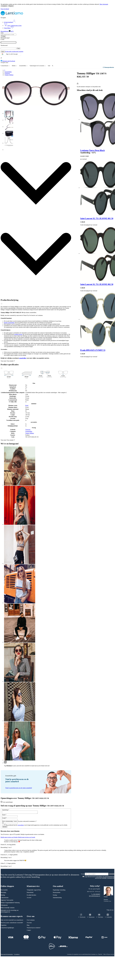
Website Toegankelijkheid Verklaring (10, 902)
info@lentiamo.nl (95, 896)
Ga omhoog (17, 954)
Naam (4, 814)
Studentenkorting (57, 897)
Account (29, 897)
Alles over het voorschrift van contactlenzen (12, 920)
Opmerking (5, 810)
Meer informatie (104, 4)
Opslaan (5, 826)
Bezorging (3, 892)
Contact (29, 930)
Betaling (3, 895)
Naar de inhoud (5, 9)
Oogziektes (3, 925)
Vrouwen (7, 73)
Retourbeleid (30, 892)
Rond (26, 405)
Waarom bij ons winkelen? (33, 927)
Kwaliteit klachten (31, 895)
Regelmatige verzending (59, 890)
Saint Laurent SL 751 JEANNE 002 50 (96, 284)
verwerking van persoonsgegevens (105, 876)
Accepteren (4, 6)
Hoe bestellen (4, 890)
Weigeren (11, 6)
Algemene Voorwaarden (7, 900)
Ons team (29, 922)
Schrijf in (111, 874)
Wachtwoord (4, 45)
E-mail (2, 39)
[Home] (4, 70)
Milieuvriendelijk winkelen (7, 907)
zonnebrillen (22, 358)
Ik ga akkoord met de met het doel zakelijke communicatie (99, 877)
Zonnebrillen (8, 72)
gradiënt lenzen (18, 334)
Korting (55, 895)
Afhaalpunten (4, 905)
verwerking (21, 825)
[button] (8, 114)
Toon (18, 48)
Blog (28, 925)
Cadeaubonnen (4, 897)
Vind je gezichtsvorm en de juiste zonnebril (18, 788)
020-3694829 (96, 894)
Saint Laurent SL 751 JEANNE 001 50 (96, 218)
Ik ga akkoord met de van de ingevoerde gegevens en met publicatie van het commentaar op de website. (37, 825)
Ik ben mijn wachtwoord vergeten (14, 51)
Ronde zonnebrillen (9, 322)
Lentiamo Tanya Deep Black (92, 150)
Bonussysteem (56, 892)
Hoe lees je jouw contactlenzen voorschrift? (12, 922)
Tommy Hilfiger (9, 75)
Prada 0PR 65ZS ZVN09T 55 (92, 350)
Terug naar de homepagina (7, 954)
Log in (2, 51)
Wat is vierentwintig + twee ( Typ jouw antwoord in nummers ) (19, 821)
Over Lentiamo (31, 920)
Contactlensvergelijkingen (7, 927)
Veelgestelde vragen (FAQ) (34, 890)
